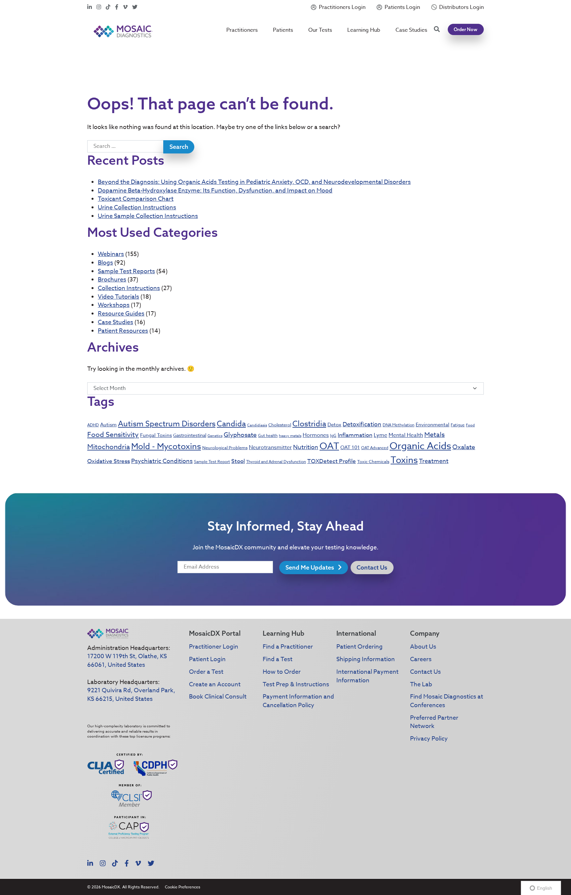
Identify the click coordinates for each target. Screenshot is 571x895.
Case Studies (411, 30)
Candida (231, 424)
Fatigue (458, 425)
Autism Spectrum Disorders (166, 424)
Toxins (404, 460)
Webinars (111, 254)
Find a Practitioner (288, 646)
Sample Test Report (212, 461)
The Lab (421, 684)
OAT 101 (350, 447)
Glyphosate (240, 434)
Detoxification (362, 424)
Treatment (433, 461)
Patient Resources (123, 330)
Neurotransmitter (270, 447)
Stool (238, 461)
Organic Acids (420, 446)
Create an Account (215, 684)
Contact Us (372, 567)
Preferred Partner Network (434, 722)
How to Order (282, 671)
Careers (421, 659)
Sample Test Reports (126, 271)
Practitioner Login (213, 646)
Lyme (380, 435)
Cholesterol (279, 425)
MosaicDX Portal (215, 633)
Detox (334, 424)
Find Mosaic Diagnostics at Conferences (446, 701)
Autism (108, 424)
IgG (333, 435)
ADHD (93, 425)
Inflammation (355, 435)
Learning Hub (363, 30)
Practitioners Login (342, 7)
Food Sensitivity (113, 434)
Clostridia (309, 424)
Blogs (105, 262)
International (356, 633)
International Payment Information (367, 676)
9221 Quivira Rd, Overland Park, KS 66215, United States (131, 694)
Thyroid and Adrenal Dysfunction (276, 461)
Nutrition (305, 447)
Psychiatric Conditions (162, 461)
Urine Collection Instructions (137, 207)
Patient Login (207, 659)
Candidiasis (257, 425)
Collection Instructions (129, 288)
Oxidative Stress (108, 461)
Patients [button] (283, 30)
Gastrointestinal (189, 435)
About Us (423, 646)
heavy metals (290, 436)
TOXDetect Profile (331, 461)
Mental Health (406, 435)
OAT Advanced (374, 447)
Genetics (215, 436)
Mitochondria (108, 446)
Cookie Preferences (182, 887)
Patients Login (402, 7)
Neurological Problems (224, 447)
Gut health (268, 435)
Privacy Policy (429, 738)
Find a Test (277, 659)
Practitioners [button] (242, 30)
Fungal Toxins (156, 435)
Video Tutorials (118, 296)
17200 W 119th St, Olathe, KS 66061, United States (127, 660)
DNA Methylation (398, 425)
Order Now (465, 29)
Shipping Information (365, 659)
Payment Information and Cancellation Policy (298, 701)
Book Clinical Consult (218, 696)
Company (424, 633)
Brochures (112, 279)
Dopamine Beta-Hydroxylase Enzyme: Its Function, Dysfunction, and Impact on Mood (215, 190)
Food (470, 425)
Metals (434, 435)
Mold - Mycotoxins (166, 446)
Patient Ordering (359, 646)
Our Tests (320, 30)
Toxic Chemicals (373, 461)
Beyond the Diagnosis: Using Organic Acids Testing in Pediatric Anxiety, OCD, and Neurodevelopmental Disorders (254, 182)
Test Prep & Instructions (296, 684)
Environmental (432, 424)
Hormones (316, 435)
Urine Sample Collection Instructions (148, 216)
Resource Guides (121, 313)
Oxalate (463, 447)
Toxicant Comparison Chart (135, 198)
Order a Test (206, 671)
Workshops (114, 305)
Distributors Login (461, 7)
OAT (329, 446)
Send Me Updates (310, 567)
